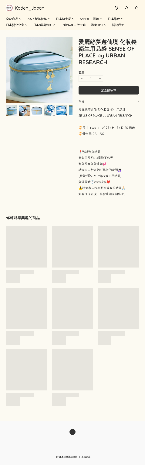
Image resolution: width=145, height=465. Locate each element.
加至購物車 (108, 90)
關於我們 (118, 25)
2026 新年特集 (37, 19)
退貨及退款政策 (69, 456)
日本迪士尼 (63, 19)
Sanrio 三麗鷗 (89, 19)
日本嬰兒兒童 (15, 25)
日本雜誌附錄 (42, 25)
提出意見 (85, 456)
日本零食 (114, 19)
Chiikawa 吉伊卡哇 (73, 25)
